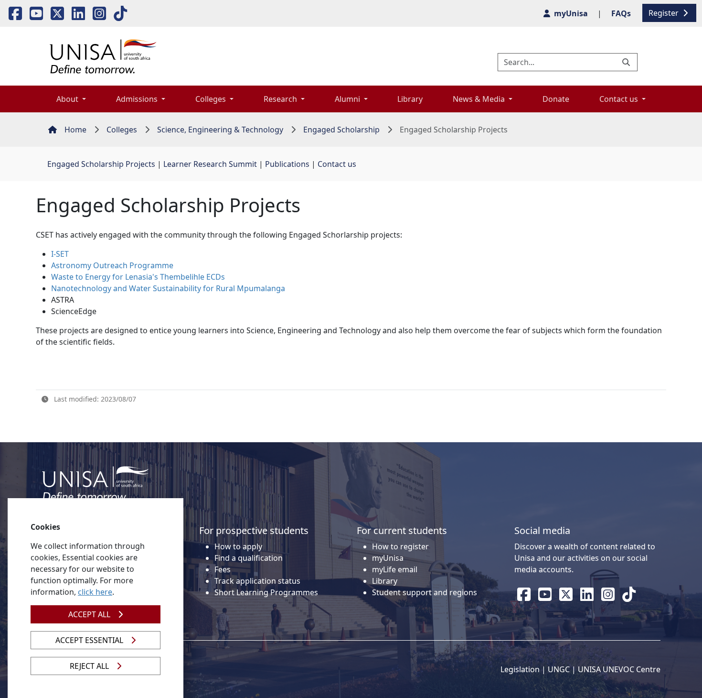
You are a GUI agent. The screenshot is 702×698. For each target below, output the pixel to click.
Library (410, 99)
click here (95, 592)
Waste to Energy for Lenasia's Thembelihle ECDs (138, 277)
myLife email (394, 569)
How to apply (238, 546)
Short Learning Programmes (266, 592)
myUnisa (388, 558)
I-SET (60, 254)
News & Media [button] (480, 99)
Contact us (337, 164)
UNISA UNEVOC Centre (619, 669)
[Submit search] (627, 62)
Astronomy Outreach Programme (112, 265)
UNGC (559, 669)
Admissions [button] (138, 99)
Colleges (121, 129)
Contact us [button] (619, 99)
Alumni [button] (348, 99)
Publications (287, 164)
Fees (222, 569)
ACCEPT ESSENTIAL (89, 640)
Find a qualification (248, 558)
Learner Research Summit (210, 164)
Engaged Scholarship (341, 129)
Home (75, 129)
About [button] (68, 99)
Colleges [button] (211, 99)
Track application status (257, 581)
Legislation (520, 669)
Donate (555, 99)
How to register (400, 546)
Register (665, 13)
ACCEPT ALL (89, 614)
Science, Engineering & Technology (220, 129)
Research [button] (281, 99)
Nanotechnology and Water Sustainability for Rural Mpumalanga (168, 288)
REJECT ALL (89, 666)
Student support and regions (424, 592)
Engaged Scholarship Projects (101, 164)
